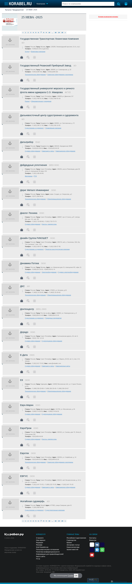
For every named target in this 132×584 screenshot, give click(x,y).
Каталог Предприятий (14, 10)
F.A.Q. (38, 559)
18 (55, 32)
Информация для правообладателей (49, 554)
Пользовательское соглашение (47, 549)
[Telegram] (97, 549)
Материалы (28, 176)
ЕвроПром (25, 428)
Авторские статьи (73, 545)
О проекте (40, 538)
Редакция (39, 542)
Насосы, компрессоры (49, 224)
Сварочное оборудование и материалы (60, 74)
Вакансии (92, 540)
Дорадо (24, 332)
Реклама (39, 545)
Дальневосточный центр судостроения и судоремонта (49, 115)
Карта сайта (40, 556)
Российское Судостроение (76, 538)
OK (76, 576)
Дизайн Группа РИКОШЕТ (34, 238)
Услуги (27, 51)
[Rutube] (102, 544)
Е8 (21, 380)
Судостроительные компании (55, 510)
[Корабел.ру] (14, 534)
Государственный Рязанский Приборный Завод (45, 65)
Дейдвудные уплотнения (33, 165)
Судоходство (71, 540)
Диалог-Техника (28, 213)
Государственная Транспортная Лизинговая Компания (49, 39)
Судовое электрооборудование (68, 272)
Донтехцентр (27, 309)
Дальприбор (26, 142)
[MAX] (91, 549)
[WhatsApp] (102, 549)
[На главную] (18, 3)
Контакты (92, 538)
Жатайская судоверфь (32, 501)
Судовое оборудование (32, 151)
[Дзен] (91, 544)
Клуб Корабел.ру (42, 547)
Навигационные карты (63, 366)
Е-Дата (24, 355)
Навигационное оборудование (65, 151)
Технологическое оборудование (35, 74)
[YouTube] (91, 554)
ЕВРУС (24, 476)
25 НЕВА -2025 (31, 10)
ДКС (22, 286)
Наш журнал (40, 540)
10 (49, 32)
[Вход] (125, 4)
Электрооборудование (49, 272)
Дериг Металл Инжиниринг (34, 190)
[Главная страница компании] (21, 57)
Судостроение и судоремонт (34, 128)
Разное (27, 101)
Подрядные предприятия (53, 318)
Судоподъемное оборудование (52, 341)
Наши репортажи (73, 547)
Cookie (70, 575)
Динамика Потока (29, 263)
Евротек (24, 453)
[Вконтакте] (97, 544)
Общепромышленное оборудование (59, 199)
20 (62, 32)
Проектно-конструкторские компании (57, 249)
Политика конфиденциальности (48, 552)
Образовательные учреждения (41, 101)
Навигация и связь (48, 151)
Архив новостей (72, 549)
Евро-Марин (26, 405)
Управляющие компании (53, 128)
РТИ (35, 176)
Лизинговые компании (38, 51)
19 (59, 32)
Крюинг (69, 542)
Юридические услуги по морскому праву (13, 551)
